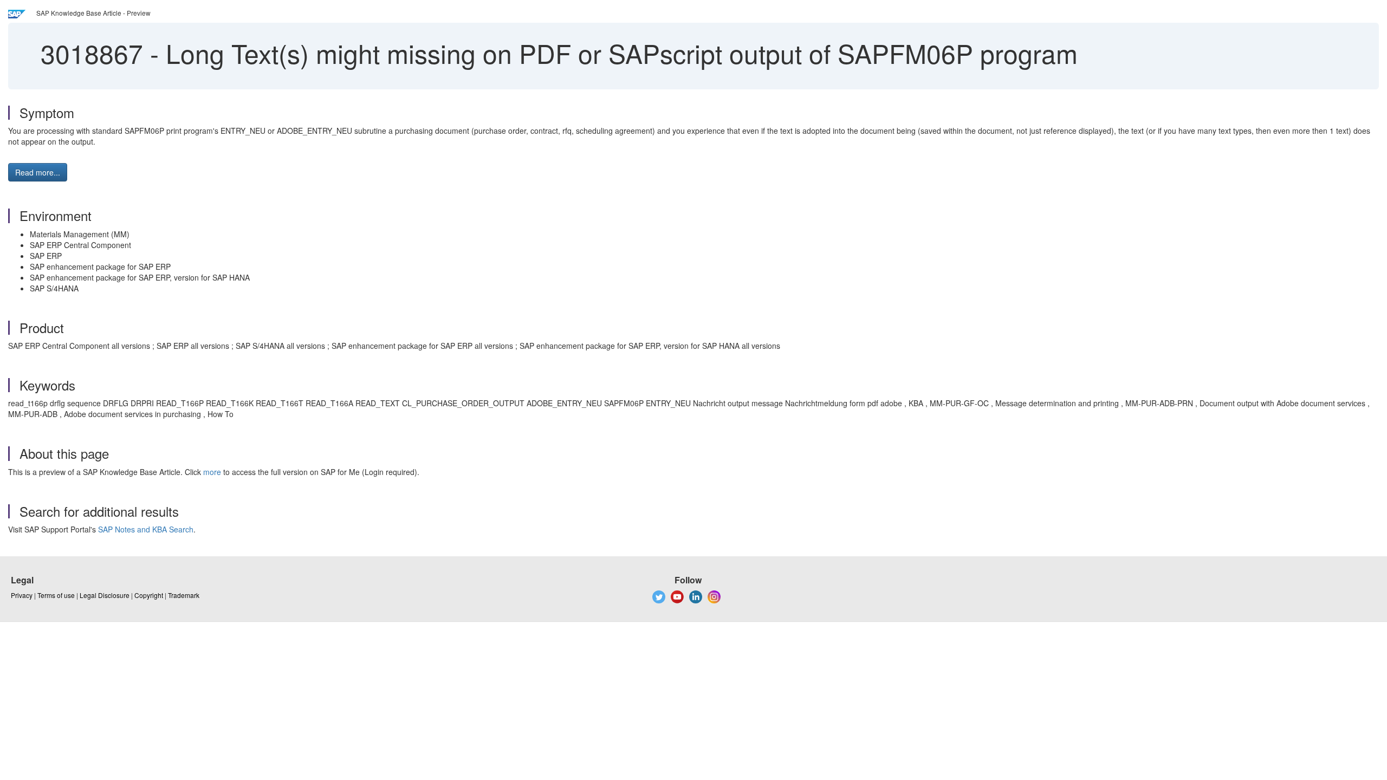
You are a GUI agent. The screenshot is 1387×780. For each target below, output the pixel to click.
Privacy (22, 595)
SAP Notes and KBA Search (145, 529)
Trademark (183, 595)
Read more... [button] (37, 172)
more (212, 471)
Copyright (148, 595)
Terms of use (56, 595)
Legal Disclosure (104, 595)
